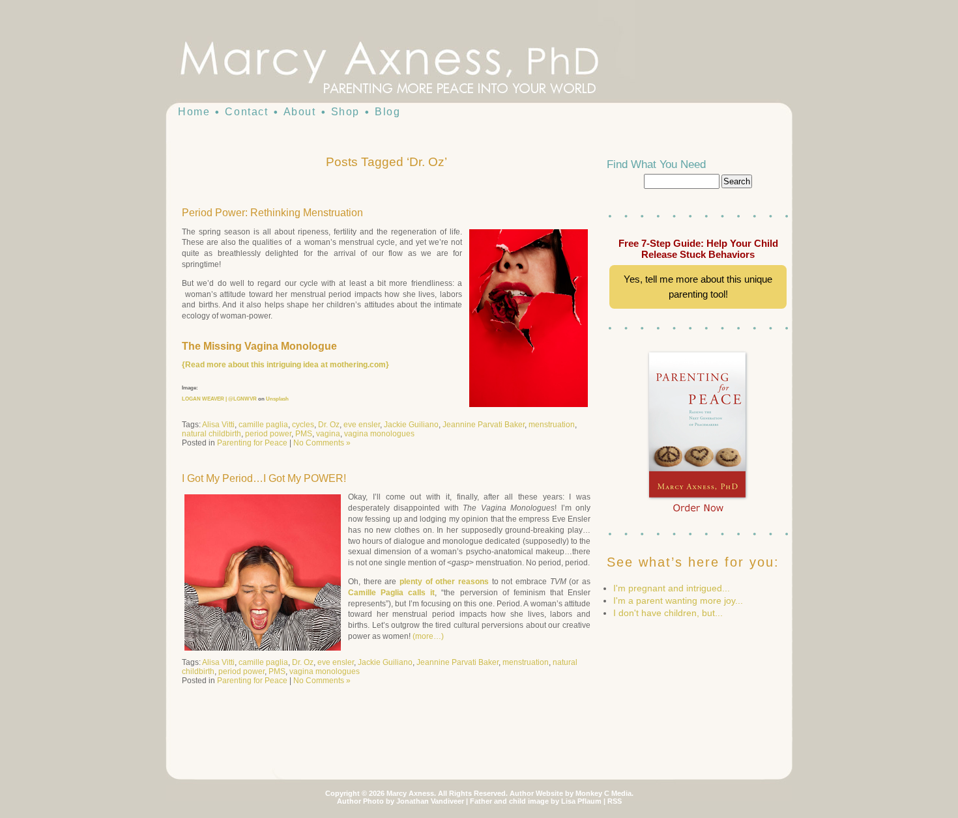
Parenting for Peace (252, 442)
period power (268, 433)
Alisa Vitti (218, 424)
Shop (345, 111)
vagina (328, 433)
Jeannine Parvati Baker (484, 424)
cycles (303, 424)
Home (194, 111)
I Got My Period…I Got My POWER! (264, 478)
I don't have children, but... (668, 613)
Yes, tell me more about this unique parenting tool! (698, 287)
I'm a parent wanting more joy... (678, 600)
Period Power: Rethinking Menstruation (272, 212)
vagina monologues (379, 433)
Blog (387, 111)
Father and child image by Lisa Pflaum (536, 801)
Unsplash (277, 399)
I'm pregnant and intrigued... (671, 588)
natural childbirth (211, 433)
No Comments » (322, 442)
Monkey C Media (603, 793)
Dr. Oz (329, 424)
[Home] (413, 65)
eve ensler (361, 424)
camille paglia (263, 424)
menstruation (552, 424)
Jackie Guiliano (411, 424)
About (299, 111)
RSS (614, 801)
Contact (246, 111)
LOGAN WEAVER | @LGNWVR (219, 399)
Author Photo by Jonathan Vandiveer (400, 801)
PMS (303, 433)
